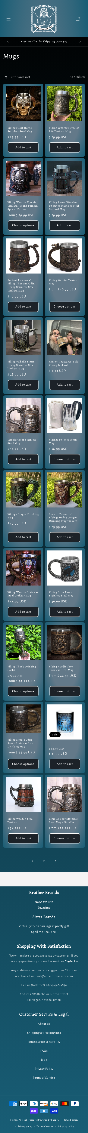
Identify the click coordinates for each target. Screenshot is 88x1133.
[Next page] (55, 861)
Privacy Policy (44, 1068)
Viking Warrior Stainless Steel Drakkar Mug (22, 593)
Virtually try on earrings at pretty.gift (44, 926)
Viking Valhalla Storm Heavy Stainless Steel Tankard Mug (20, 365)
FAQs (44, 1050)
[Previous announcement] (8, 41)
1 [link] (32, 861)
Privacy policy (25, 1126)
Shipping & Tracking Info (44, 1032)
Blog (44, 1059)
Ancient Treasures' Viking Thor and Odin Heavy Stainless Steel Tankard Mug (21, 285)
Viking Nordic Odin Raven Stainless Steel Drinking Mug (20, 743)
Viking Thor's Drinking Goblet (21, 668)
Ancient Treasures (28, 1120)
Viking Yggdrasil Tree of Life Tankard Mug (64, 129)
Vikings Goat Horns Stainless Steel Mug (19, 129)
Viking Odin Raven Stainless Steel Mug (61, 593)
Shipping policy (65, 1126)
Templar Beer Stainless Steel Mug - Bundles (63, 820)
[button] (8, 18)
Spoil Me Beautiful (44, 931)
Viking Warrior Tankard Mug (64, 281)
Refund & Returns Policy (44, 1041)
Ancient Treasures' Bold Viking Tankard (64, 363)
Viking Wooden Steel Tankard (20, 820)
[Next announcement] (80, 41)
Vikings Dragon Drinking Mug (23, 515)
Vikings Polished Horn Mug (63, 441)
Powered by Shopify (48, 1120)
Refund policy (70, 1120)
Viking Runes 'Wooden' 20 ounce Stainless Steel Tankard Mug (64, 206)
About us (44, 1023)
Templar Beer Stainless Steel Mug (21, 441)
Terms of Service (44, 1077)
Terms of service (45, 1126)
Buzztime (44, 907)
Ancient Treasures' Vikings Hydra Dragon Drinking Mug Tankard (63, 517)
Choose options (23, 225)
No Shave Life (44, 902)
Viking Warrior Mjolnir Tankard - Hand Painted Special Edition (22, 206)
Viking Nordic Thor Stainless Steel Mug (61, 668)
